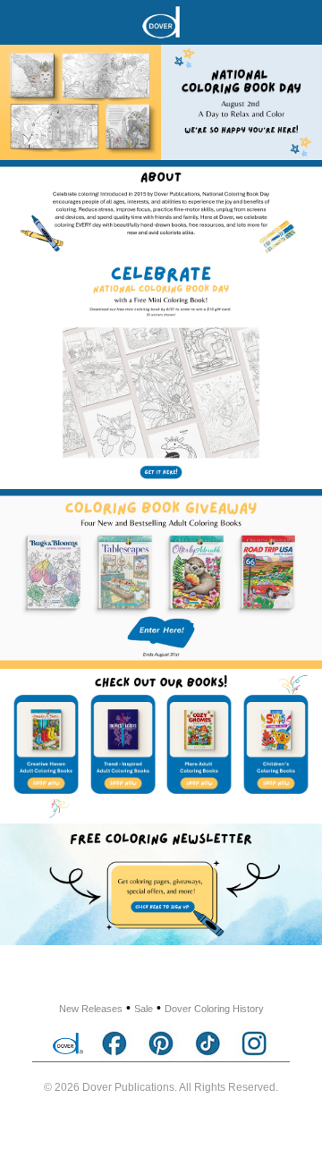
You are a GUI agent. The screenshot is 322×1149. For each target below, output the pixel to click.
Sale (143, 1008)
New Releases (91, 1008)
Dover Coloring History (214, 1008)
